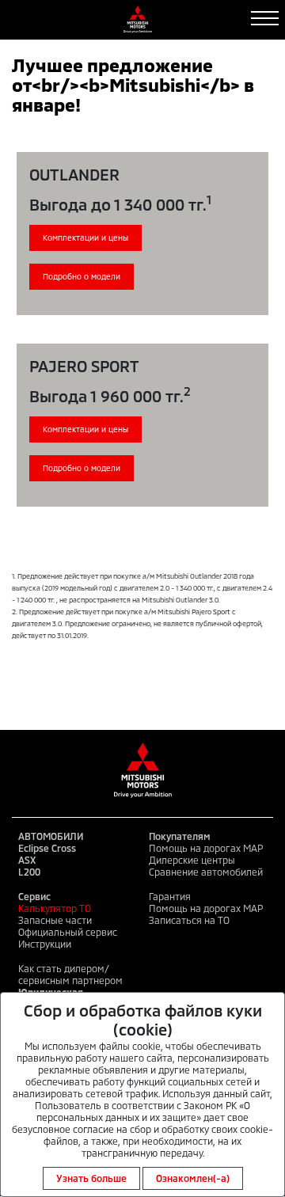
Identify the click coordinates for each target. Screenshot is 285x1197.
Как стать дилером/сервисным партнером (70, 974)
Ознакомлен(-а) (193, 1178)
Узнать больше (91, 1178)
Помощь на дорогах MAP (206, 847)
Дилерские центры (192, 859)
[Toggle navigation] (265, 18)
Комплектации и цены (85, 237)
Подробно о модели (81, 276)
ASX (27, 859)
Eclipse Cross (47, 847)
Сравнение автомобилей (206, 871)
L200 (29, 871)
